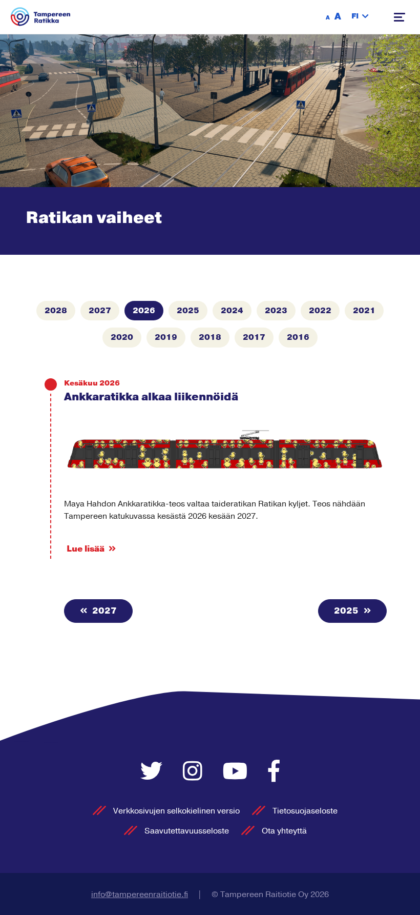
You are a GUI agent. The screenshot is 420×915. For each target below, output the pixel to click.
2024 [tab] (232, 311)
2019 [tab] (166, 337)
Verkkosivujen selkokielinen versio (176, 811)
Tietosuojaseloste (305, 811)
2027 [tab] (100, 311)
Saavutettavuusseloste (186, 831)
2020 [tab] (122, 337)
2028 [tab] (56, 311)
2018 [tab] (210, 337)
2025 (347, 611)
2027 (103, 611)
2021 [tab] (364, 311)
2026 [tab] (144, 311)
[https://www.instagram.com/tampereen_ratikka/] (195, 772)
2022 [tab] (320, 311)
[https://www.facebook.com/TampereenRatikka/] (274, 772)
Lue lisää (85, 549)
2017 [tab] (254, 337)
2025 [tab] (188, 311)
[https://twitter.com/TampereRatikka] (153, 772)
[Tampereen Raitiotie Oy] (40, 17)
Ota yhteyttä (284, 831)
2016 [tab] (298, 337)
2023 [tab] (276, 311)
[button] (360, 17)
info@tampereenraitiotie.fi (139, 894)
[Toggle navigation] (399, 17)
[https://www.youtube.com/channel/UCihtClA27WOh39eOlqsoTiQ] (238, 772)
